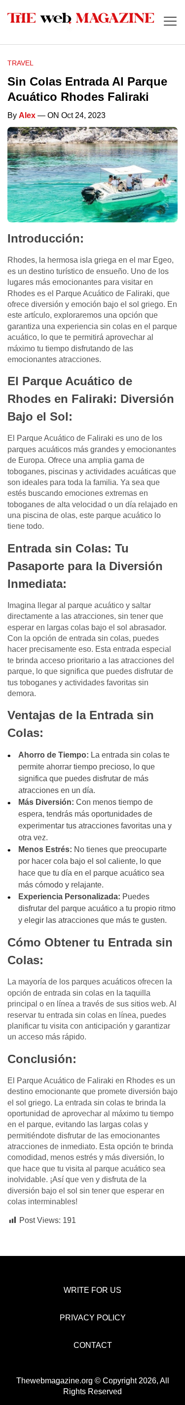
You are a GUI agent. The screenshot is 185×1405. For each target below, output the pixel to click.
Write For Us (92, 1290)
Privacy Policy (93, 1317)
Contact (93, 1345)
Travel (20, 63)
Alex (27, 115)
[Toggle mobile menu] (170, 22)
